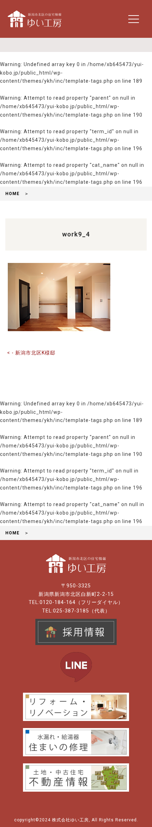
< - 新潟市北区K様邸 (31, 353)
